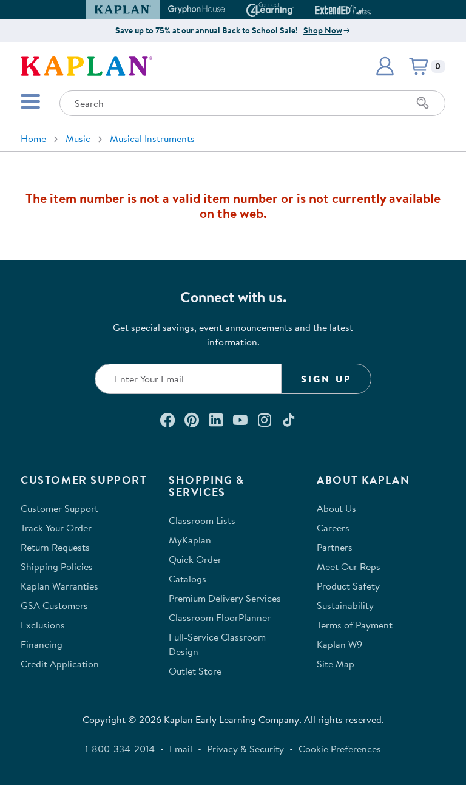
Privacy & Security (245, 748)
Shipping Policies (57, 566)
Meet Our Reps (348, 566)
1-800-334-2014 (120, 748)
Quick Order (195, 559)
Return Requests (55, 547)
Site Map (335, 663)
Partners (335, 547)
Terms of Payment (355, 624)
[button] (365, 9)
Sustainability (345, 605)
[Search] (422, 103)
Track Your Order (56, 527)
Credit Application (60, 663)
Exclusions (43, 624)
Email (180, 748)
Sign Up (326, 379)
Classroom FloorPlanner (220, 617)
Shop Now (322, 30)
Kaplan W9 (339, 644)
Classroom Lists (202, 520)
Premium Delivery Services (225, 598)
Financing (41, 644)
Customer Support (59, 508)
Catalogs (187, 578)
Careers (333, 527)
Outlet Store (195, 671)
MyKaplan (190, 539)
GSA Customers (54, 605)
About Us (336, 508)
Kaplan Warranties (59, 586)
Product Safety (348, 586)
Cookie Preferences (340, 748)
